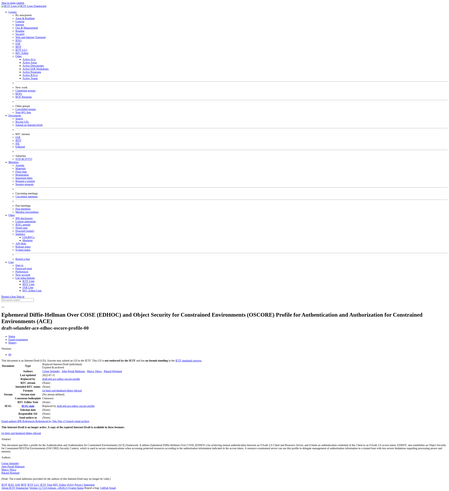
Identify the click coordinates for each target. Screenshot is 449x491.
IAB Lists (27, 287)
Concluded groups (25, 109)
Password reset (23, 268)
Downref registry (24, 230)
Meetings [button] (13, 162)
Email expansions (18, 339)
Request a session (25, 181)
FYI (30, 159)
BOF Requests (23, 96)
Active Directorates (33, 65)
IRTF (18, 46)
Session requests (24, 184)
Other (18, 56)
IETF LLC (21, 49)
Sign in (19, 265)
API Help (20, 243)
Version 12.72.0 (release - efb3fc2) (48, 487)
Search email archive (77, 421)
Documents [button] (14, 115)
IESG (18, 40)
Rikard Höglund (113, 371)
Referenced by (43, 421)
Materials (20, 168)
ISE (17, 143)
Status (11, 336)
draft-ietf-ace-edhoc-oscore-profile (61, 379)
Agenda (19, 165)
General (19, 21)
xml (53, 390)
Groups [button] (12, 12)
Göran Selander (51, 371)
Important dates (23, 177)
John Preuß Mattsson (73, 371)
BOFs (18, 93)
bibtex (70, 390)
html (48, 390)
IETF (4, 484)
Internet (19, 24)
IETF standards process (188, 360)
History (12, 342)
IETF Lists (28, 281)
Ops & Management (26, 27)
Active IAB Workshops (35, 68)
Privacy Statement (85, 484)
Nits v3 (62, 421)
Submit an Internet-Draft (28, 124)
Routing (19, 30)
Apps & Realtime (25, 18)
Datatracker (39, 6)
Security (20, 34)
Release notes (23, 246)
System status (22, 249)
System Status (76, 487)
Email (112, 487)
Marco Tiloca (94, 371)
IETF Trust (46, 484)
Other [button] (11, 215)
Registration (22, 174)
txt (44, 390)
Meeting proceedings (27, 212)
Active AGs (29, 59)
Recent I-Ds (22, 121)
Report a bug (22, 259)
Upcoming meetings (26, 196)
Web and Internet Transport (30, 37)
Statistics (20, 234)
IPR (19, 421)
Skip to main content (12, 2)
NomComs (21, 227)
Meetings (27, 240)
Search (19, 118)
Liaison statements (25, 221)
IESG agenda (22, 224)
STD (18, 159)
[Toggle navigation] (2, 307)
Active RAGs (30, 75)
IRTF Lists (28, 284)
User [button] (11, 262)
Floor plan (21, 171)
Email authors (9, 421)
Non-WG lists (23, 112)
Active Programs (31, 72)
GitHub (104, 487)
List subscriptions (25, 277)
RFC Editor (21, 53)
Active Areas (29, 62)
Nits (55, 421)
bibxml (78, 390)
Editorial (20, 146)
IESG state (28, 406)
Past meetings (23, 208)
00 (9, 354)
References (28, 421)
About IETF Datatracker (15, 487)
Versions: (6, 348)
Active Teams (30, 78)
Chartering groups (25, 90)
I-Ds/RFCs (28, 237)
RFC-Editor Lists (32, 290)
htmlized (61, 390)
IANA (70, 484)
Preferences (21, 271)
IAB (17, 43)
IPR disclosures (24, 218)
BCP (25, 159)
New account (22, 274)
